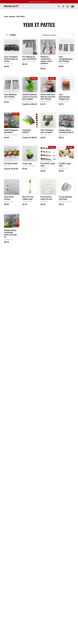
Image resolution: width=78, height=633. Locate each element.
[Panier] (72, 6)
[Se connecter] (63, 6)
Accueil (6, 16)
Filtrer (12, 35)
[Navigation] (67, 6)
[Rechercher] (59, 6)
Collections (12, 16)
